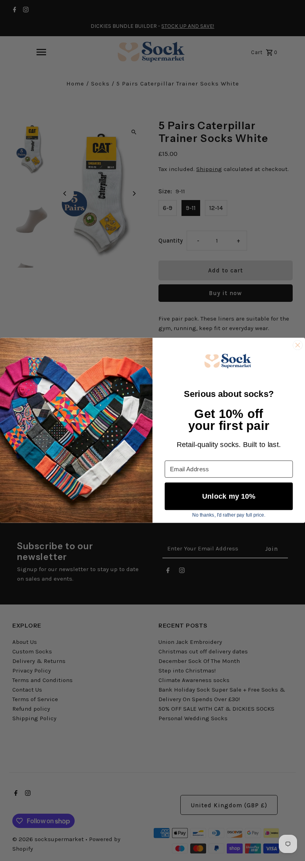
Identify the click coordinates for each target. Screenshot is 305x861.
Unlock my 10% (228, 496)
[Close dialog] (298, 345)
